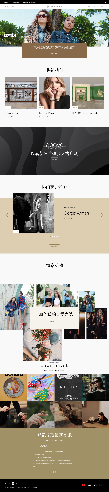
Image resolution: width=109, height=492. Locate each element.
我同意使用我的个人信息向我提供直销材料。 (54, 451)
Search (13, 6)
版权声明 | (16, 487)
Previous (7, 215)
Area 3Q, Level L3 (44, 116)
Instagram (49, 370)
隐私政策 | (12, 487)
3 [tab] (54, 237)
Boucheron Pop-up (46, 113)
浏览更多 (33, 2)
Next (102, 215)
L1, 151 (74, 116)
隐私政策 (37, 454)
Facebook (61, 370)
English (90, 6)
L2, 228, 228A (9, 116)
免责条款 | (7, 487)
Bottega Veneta (11, 113)
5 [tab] (58, 237)
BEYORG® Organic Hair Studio (85, 113)
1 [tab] (51, 237)
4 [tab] (56, 237)
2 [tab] (53, 237)
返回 (106, 476)
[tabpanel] (54, 213)
